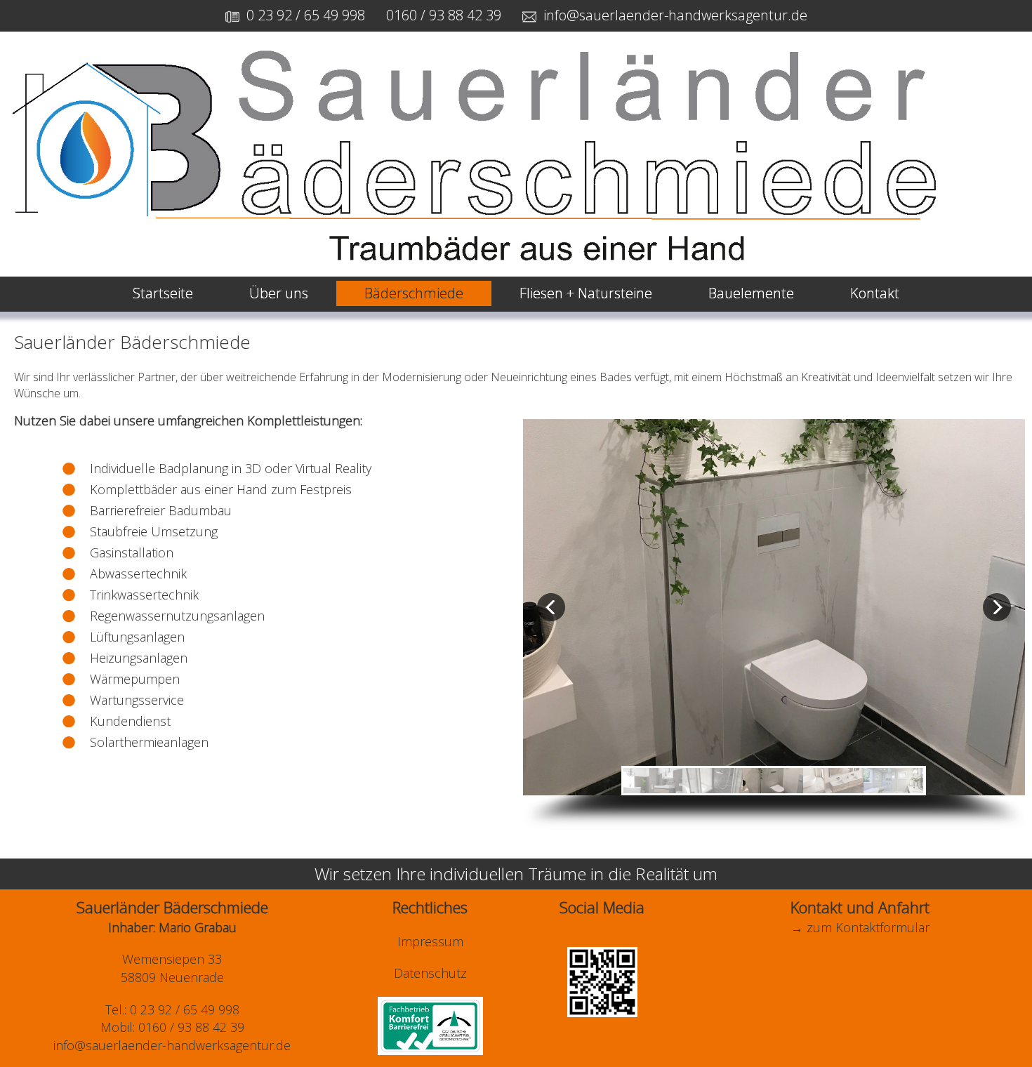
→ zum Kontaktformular (860, 927)
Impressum (430, 941)
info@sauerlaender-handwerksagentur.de (675, 15)
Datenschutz (430, 973)
